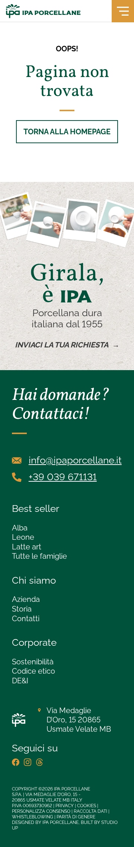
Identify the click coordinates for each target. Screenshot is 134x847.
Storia (22, 608)
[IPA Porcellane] (43, 11)
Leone (23, 537)
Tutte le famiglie (39, 556)
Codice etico (33, 671)
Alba (20, 527)
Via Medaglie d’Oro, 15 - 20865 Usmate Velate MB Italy (47, 797)
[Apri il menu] (123, 11)
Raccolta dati (90, 811)
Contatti (25, 618)
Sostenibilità (33, 661)
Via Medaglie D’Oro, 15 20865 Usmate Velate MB (79, 720)
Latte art (26, 546)
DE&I (20, 680)
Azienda (26, 599)
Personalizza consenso (41, 811)
